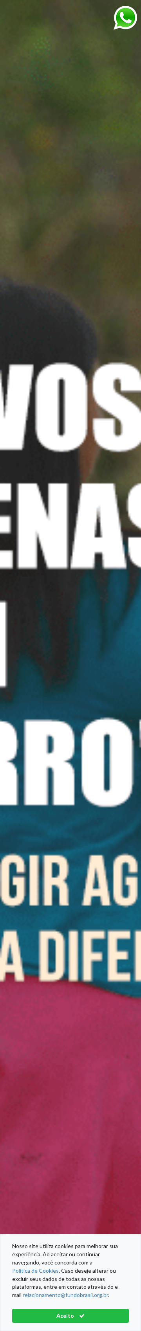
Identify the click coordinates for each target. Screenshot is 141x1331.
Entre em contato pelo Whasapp (125, 18)
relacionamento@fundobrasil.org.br (65, 1294)
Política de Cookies (35, 1270)
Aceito (65, 1315)
